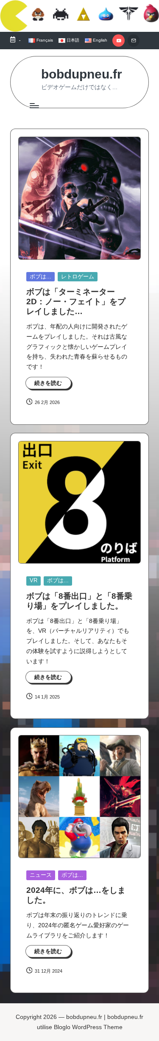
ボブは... (40, 276)
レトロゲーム (77, 276)
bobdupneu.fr (81, 74)
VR (33, 580)
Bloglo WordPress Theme (88, 1027)
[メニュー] (34, 105)
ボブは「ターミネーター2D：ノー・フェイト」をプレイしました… (76, 301)
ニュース (41, 875)
